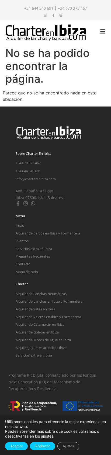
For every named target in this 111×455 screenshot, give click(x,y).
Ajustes (68, 446)
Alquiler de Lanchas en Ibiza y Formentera (49, 301)
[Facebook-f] (18, 203)
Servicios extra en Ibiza (34, 248)
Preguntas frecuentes (33, 256)
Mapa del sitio (27, 271)
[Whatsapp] (33, 203)
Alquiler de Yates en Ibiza (35, 309)
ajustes (47, 436)
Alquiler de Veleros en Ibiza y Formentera (48, 316)
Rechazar (42, 446)
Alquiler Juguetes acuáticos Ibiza (41, 347)
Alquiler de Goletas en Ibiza (37, 332)
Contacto (23, 264)
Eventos (22, 240)
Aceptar (16, 446)
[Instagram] (25, 203)
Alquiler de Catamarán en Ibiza (40, 324)
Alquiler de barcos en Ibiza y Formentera (48, 233)
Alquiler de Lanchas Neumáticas (41, 293)
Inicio (20, 225)
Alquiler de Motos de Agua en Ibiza (43, 339)
